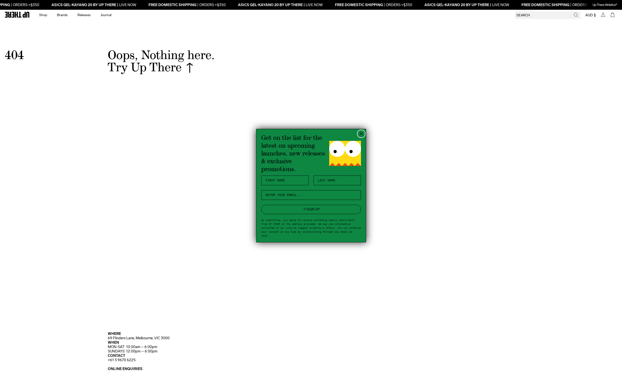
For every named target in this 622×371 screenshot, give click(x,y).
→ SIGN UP (311, 209)
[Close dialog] (361, 133)
